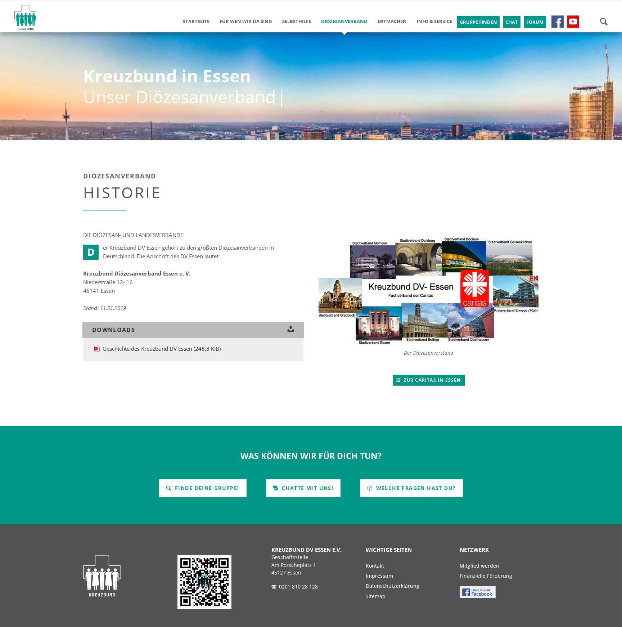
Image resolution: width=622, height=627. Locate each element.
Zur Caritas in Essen (431, 380)
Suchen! (603, 21)
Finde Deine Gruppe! (206, 488)
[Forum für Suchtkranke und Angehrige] (557, 21)
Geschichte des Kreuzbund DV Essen (162, 348)
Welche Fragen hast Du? (415, 488)
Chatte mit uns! (306, 488)
